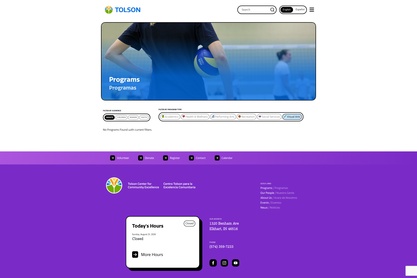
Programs (274, 188)
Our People (277, 192)
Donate (149, 158)
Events (270, 202)
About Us (278, 197)
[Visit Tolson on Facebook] (213, 263)
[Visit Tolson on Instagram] (224, 263)
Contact (200, 158)
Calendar (226, 158)
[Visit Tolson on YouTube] (235, 263)
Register (174, 158)
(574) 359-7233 (221, 246)
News (270, 207)
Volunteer (122, 158)
